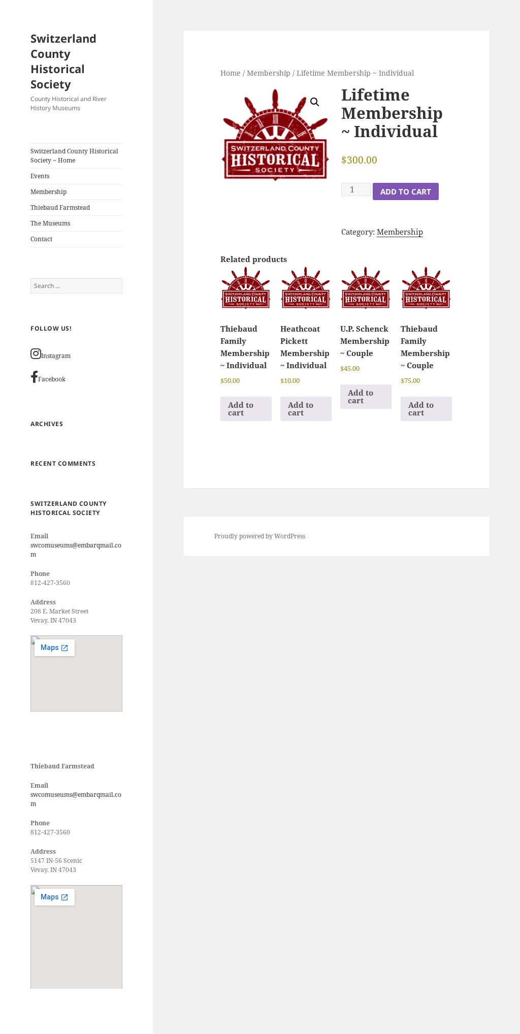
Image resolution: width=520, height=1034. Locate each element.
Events (39, 176)
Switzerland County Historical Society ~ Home (74, 156)
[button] (315, 102)
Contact (41, 239)
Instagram (56, 355)
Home (230, 73)
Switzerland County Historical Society (63, 60)
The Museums (50, 223)
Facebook (52, 379)
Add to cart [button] (240, 408)
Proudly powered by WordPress (259, 536)
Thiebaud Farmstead (60, 207)
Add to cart (405, 191)
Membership (48, 191)
